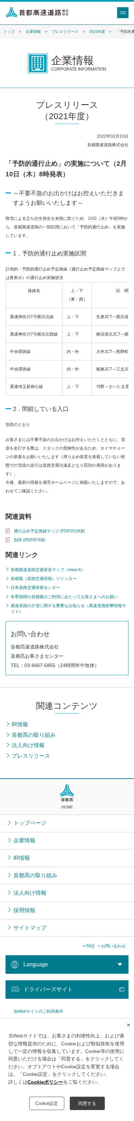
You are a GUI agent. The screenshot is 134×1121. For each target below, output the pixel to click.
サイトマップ (29, 928)
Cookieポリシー (45, 1082)
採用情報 (24, 910)
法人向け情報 (29, 893)
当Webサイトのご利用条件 (38, 1011)
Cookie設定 (46, 1103)
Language (35, 964)
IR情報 (21, 858)
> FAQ (88, 946)
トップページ (29, 823)
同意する (87, 1103)
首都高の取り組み (35, 875)
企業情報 (33, 31)
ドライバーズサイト (48, 989)
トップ (9, 31)
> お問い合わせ (112, 946)
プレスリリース (65, 31)
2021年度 (97, 31)
